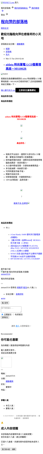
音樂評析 (19, 294)
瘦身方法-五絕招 (21, 203)
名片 (8, 54)
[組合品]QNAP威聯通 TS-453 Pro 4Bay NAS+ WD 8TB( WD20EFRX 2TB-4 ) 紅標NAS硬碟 (25, 248)
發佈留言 (5, 317)
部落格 (8, 52)
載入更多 (5, 303)
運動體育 (20, 44)
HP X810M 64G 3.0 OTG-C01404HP (25, 259)
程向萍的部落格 (14, 22)
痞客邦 (20, 288)
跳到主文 (5, 28)
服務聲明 (26, 418)
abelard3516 (5, 274)
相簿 (8, 49)
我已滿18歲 (6, 449)
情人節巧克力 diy (8, 90)
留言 (25, 288)
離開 (13, 449)
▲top (3, 298)
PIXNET (11, 416)
